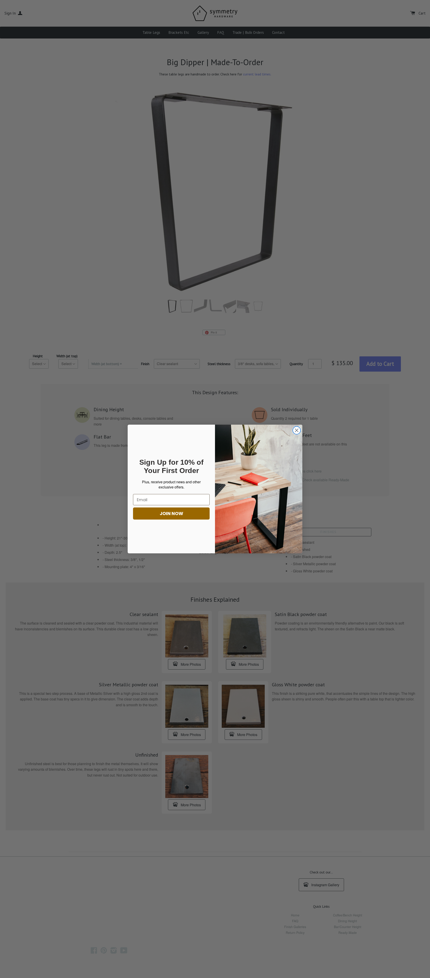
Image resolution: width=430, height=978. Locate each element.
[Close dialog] (297, 430)
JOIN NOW (171, 513)
